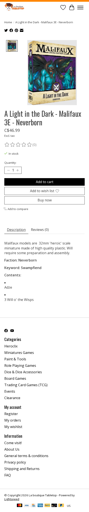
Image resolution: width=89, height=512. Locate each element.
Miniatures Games (19, 352)
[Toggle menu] (80, 7)
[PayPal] (47, 506)
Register (11, 413)
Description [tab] (16, 229)
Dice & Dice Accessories (23, 372)
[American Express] (40, 506)
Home (8, 22)
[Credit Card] (33, 506)
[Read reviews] (18, 144)
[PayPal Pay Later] (61, 506)
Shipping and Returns (22, 468)
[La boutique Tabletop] (15, 7)
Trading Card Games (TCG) (26, 385)
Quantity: (10, 163)
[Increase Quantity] (17, 170)
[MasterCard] (19, 506)
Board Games (15, 378)
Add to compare (18, 209)
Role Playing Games (20, 365)
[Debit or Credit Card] (54, 506)
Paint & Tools (15, 359)
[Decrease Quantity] (8, 170)
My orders (12, 420)
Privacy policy (15, 462)
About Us (11, 449)
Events (9, 391)
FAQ (7, 475)
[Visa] (26, 506)
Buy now (45, 200)
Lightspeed (11, 499)
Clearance (12, 397)
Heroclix (10, 346)
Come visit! (13, 442)
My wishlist (13, 426)
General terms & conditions (26, 455)
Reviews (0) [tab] (40, 229)
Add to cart (44, 181)
